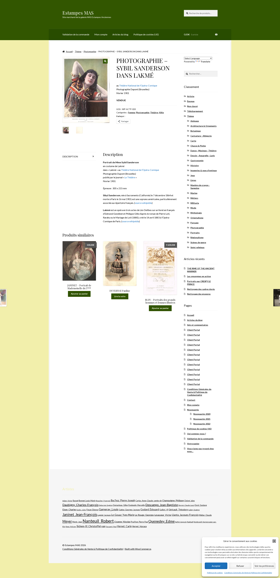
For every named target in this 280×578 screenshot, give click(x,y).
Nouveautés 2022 (201, 424)
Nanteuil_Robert (98, 520)
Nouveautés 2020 (201, 414)
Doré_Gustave (201, 505)
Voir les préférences (264, 566)
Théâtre (154, 112)
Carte (193, 141)
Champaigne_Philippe (173, 500)
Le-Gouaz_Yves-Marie (122, 514)
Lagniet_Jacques (104, 515)
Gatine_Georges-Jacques (129, 510)
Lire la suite (119, 296)
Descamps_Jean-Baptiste (161, 504)
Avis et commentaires (197, 325)
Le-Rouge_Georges (144, 514)
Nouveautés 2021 (201, 419)
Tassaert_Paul (111, 526)
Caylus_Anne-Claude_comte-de (148, 500)
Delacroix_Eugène (106, 505)
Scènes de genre (198, 242)
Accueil (69, 51)
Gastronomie (196, 160)
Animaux (194, 121)
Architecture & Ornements (203, 126)
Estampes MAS (78, 12)
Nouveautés (193, 409)
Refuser (240, 566)
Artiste (190, 96)
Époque (190, 101)
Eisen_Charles (69, 509)
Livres (193, 180)
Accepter (216, 566)
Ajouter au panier (79, 293)
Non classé (192, 106)
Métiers (194, 198)
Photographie (90, 51)
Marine (193, 193)
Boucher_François (103, 501)
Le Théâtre (129, 177)
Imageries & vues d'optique (203, 170)
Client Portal (193, 330)
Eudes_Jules (81, 510)
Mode (193, 208)
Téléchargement (195, 111)
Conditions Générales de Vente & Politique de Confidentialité (248, 573)
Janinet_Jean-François (79, 514)
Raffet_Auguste (181, 522)
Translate (205, 61)
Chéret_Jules (189, 501)
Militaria (194, 203)
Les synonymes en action (199, 276)
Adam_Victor (67, 501)
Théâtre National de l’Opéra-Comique (138, 85)
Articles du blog (120, 34)
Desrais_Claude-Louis (186, 505)
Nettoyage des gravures (199, 294)
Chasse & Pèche (198, 146)
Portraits (195, 232)
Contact (191, 400)
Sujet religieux (197, 247)
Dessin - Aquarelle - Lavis (202, 155)
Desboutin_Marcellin (136, 505)
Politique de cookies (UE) (146, 34)
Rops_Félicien (71, 526)
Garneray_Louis (108, 509)
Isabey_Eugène (194, 510)
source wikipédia (143, 202)
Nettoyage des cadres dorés (201, 289)
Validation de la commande (75, 34)
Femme (131, 112)
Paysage (194, 222)
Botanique (195, 131)
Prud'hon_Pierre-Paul (139, 522)
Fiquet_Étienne (92, 510)
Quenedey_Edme (161, 521)
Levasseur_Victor (163, 514)
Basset (75, 501)
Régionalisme (196, 237)
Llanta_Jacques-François (185, 514)
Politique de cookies (215, 573)
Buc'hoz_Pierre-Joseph (123, 500)
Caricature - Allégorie (201, 136)
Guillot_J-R (163, 510)
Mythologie (196, 213)
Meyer (67, 521)
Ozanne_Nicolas (122, 521)
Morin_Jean (77, 522)
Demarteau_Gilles (120, 505)
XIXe (161, 112)
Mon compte (100, 34)
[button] (274, 541)
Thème (78, 51)
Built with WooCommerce (138, 548)
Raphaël (190, 522)
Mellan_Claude (205, 515)
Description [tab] (70, 156)
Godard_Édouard (149, 509)
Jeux (192, 175)
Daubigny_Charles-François (80, 504)
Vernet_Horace (139, 526)
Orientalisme (196, 218)
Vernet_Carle (124, 526)
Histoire (194, 165)
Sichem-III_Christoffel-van (91, 526)
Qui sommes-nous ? (196, 433)
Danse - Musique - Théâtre (203, 150)
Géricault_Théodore (178, 509)
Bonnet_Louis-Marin (87, 500)
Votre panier (193, 443)
